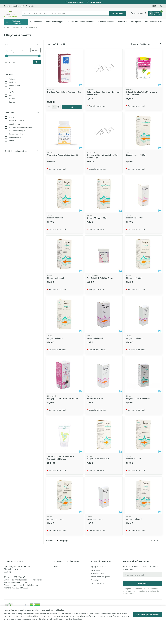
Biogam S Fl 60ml (55, 338)
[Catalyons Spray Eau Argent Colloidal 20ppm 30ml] (103, 68)
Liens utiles (95, 569)
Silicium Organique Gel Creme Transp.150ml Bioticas (60, 457)
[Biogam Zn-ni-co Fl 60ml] (103, 434)
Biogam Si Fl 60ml (134, 458)
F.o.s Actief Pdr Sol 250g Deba (100, 278)
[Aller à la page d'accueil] (10, 13)
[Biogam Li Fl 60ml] (143, 254)
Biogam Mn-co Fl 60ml (136, 154)
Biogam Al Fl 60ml (95, 338)
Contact (7, 6)
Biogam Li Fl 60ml (134, 278)
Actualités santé (18, 6)
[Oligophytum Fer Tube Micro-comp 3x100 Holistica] (143, 68)
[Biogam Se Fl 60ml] (103, 374)
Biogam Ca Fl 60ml (55, 519)
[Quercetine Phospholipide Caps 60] (64, 131)
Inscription (142, 583)
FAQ (56, 566)
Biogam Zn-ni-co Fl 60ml (98, 458)
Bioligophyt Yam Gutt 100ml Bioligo (62, 398)
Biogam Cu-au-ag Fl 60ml (138, 398)
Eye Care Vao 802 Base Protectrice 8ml (64, 92)
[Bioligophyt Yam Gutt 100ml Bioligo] (64, 374)
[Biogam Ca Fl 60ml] (64, 495)
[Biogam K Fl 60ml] (143, 495)
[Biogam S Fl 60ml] (64, 314)
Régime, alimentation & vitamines (81, 21)
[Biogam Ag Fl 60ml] (143, 193)
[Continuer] (160, 540)
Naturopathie (136, 21)
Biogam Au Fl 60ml (55, 278)
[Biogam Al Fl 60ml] (103, 314)
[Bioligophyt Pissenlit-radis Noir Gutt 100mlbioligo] (103, 131)
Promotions (37, 21)
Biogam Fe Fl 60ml (95, 519)
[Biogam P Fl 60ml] (64, 193)
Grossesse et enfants (106, 21)
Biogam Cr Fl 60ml (134, 338)
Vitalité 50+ (122, 21)
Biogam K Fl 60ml (134, 519)
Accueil (6, 27)
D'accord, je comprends (148, 614)
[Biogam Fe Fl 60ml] (103, 495)
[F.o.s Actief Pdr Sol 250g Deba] (103, 254)
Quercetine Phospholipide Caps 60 (62, 154)
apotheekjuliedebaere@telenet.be (27, 579)
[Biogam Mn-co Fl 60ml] (143, 131)
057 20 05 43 (19, 577)
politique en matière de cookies (68, 618)
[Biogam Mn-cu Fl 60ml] (103, 193)
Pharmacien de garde (100, 576)
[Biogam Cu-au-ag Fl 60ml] (143, 374)
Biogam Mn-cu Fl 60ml (97, 217)
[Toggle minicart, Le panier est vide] (151, 13)
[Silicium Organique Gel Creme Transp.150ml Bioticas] (64, 434)
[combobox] (66, 13)
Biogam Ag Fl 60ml (134, 217)
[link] (148, 540)
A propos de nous (98, 566)
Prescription (30, 6)
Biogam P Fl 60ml (55, 217)
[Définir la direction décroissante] (160, 44)
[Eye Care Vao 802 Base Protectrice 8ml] (64, 68)
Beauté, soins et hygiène (55, 21)
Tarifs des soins (97, 583)
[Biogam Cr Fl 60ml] (143, 314)
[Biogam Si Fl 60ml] (143, 434)
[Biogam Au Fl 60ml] (64, 254)
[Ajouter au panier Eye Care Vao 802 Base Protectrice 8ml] (72, 107)
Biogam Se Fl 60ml (95, 398)
